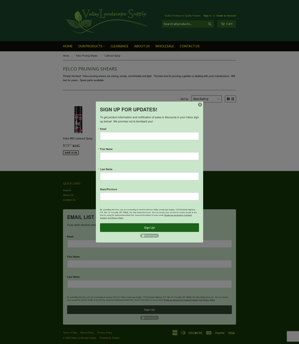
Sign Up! (149, 228)
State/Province (108, 189)
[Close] (200, 105)
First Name (106, 149)
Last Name (106, 169)
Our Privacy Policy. (116, 217)
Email (103, 129)
